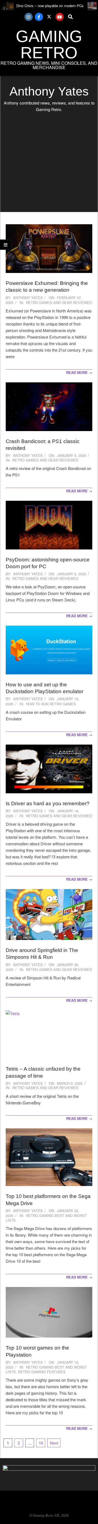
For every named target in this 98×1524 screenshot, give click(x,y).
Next (54, 1443)
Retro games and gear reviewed (59, 302)
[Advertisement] (49, 163)
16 (41, 1443)
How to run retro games (51, 703)
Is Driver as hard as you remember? (48, 803)
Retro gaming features (42, 1371)
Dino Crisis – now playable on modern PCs (50, 5)
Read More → (79, 372)
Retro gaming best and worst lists (46, 1217)
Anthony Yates (28, 297)
